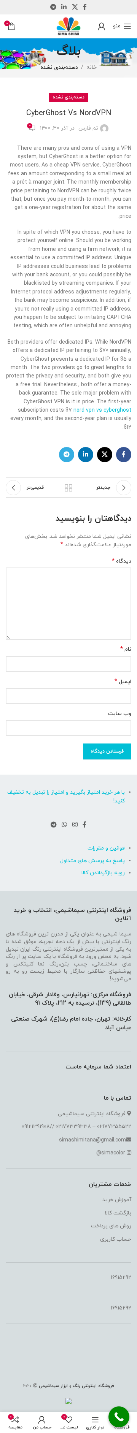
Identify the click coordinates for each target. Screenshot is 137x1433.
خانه (91, 67)
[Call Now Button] (118, 1416)
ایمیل (123, 682)
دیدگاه (121, 561)
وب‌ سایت (119, 713)
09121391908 (36, 1126)
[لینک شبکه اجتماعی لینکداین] (64, 7)
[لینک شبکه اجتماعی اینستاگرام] (75, 825)
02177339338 (73, 1126)
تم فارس (88, 128)
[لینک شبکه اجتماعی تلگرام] (53, 7)
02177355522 (114, 1126)
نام (125, 649)
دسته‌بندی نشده (59, 67)
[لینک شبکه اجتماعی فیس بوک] (84, 7)
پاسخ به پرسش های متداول (92, 860)
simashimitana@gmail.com (92, 1140)
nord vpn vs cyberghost (102, 410)
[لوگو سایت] (68, 25)
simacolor (113, 1153)
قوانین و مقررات (106, 848)
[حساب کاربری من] (101, 26)
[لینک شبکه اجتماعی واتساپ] (64, 825)
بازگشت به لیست (68, 487)
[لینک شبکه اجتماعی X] (74, 7)
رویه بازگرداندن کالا (103, 873)
